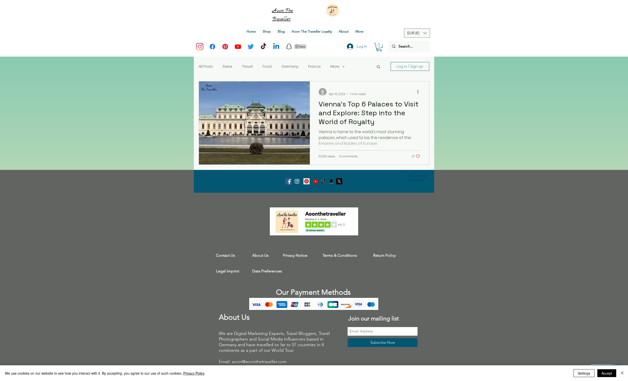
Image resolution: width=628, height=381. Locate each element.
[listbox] (417, 33)
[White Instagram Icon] (297, 181)
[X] (339, 181)
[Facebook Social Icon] (289, 181)
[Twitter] (250, 46)
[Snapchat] (289, 46)
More (335, 66)
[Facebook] (212, 46)
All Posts (206, 66)
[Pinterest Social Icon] (306, 181)
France (314, 66)
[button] (379, 47)
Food (267, 66)
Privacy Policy (194, 373)
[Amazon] (331, 181)
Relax (227, 66)
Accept (607, 373)
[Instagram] (199, 46)
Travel (247, 66)
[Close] (622, 373)
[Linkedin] (276, 46)
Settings (584, 373)
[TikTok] (263, 46)
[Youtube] (238, 46)
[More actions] (419, 92)
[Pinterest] (225, 46)
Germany (289, 66)
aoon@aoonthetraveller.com (259, 361)
